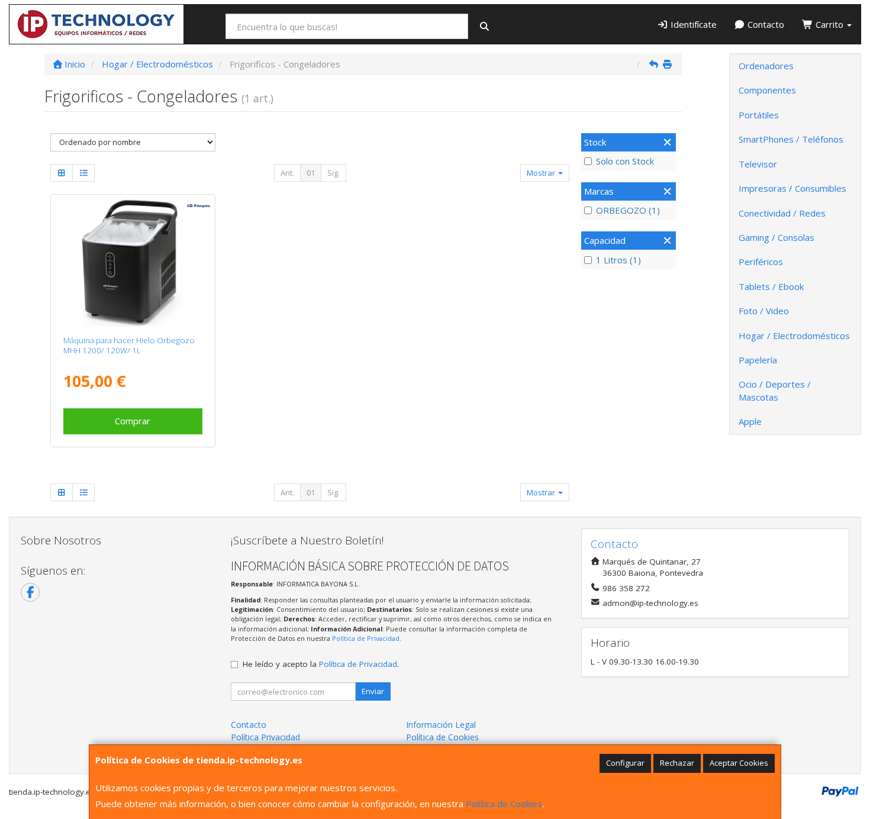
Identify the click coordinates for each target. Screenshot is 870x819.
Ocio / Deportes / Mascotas (775, 390)
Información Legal (441, 724)
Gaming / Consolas (776, 237)
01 (311, 172)
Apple (750, 421)
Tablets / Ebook (771, 286)
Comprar (132, 421)
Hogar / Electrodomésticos (794, 335)
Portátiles (759, 115)
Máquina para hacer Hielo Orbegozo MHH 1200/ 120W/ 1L (129, 345)
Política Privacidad (265, 737)
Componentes (767, 90)
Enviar (373, 691)
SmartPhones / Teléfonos (791, 139)
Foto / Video (764, 311)
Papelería (758, 360)
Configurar (625, 762)
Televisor (758, 164)
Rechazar (677, 762)
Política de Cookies (504, 804)
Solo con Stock (625, 161)
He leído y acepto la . (321, 664)
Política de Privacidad (365, 638)
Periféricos (761, 261)
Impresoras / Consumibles (792, 188)
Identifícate (692, 24)
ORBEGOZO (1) (628, 210)
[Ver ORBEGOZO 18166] (133, 262)
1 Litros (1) (618, 260)
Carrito (829, 24)
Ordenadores (766, 66)
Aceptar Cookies (739, 762)
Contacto (764, 24)
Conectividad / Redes (782, 213)
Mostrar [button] (542, 172)
